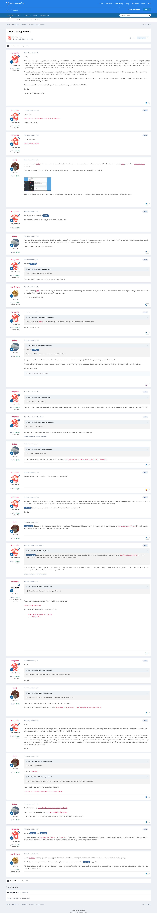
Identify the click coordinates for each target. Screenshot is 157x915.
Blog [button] (127, 4)
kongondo (18, 37)
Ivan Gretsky (15, 287)
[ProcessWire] (15, 3)
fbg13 (15, 160)
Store (35, 15)
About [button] (101, 4)
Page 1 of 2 (25, 46)
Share (133, 38)
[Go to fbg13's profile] (15, 166)
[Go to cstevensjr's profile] (15, 588)
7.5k (13, 68)
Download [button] (135, 4)
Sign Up (147, 9)
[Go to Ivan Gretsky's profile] (15, 293)
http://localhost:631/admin (127, 526)
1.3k (13, 597)
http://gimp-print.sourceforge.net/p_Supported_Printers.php (86, 459)
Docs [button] (149, 4)
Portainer (43, 837)
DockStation (51, 837)
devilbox (34, 771)
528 (13, 252)
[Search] (149, 15)
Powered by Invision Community (78, 912)
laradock (32, 858)
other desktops (139, 164)
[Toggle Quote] (27, 269)
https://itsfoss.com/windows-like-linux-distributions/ (42, 118)
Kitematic (62, 837)
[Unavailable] (37, 184)
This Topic (142, 15)
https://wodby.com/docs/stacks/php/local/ (52, 808)
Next (14, 46)
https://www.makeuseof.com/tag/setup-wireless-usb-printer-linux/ (78, 707)
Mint (37, 291)
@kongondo (29, 526)
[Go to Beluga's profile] (15, 243)
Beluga (15, 236)
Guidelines (9, 20)
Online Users (27, 20)
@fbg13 (46, 215)
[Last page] (18, 46)
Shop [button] (143, 4)
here (122, 164)
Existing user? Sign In (134, 9)
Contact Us (75, 910)
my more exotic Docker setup (56, 812)
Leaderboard (44, 15)
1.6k (13, 303)
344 (13, 176)
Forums (15, 10)
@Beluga (33, 263)
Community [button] (119, 4)
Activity (18, 15)
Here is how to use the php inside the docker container (43, 791)
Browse (10, 15)
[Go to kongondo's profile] (10, 38)
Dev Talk (30, 39)
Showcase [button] (108, 4)
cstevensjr (15, 582)
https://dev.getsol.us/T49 (32, 605)
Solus (38, 164)
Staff (18, 20)
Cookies (82, 910)
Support (27, 15)
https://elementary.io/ (31, 143)
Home (7, 10)
